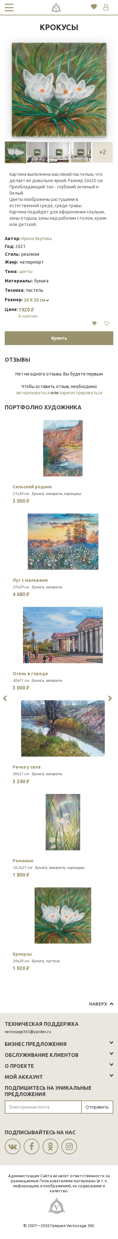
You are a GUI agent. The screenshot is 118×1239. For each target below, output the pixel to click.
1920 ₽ (28, 312)
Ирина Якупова (36, 238)
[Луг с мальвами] (63, 541)
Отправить (97, 1107)
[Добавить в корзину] (93, 323)
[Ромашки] (63, 822)
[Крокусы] (63, 915)
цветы (25, 271)
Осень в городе (30, 673)
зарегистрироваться (80, 392)
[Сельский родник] (63, 448)
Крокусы (22, 954)
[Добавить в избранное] (106, 323)
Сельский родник (32, 486)
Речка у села (27, 766)
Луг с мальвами (30, 580)
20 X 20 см (35, 299)
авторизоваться (33, 392)
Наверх (98, 1003)
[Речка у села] (63, 728)
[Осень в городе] (63, 635)
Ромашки (23, 860)
